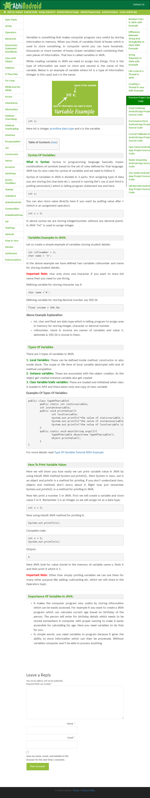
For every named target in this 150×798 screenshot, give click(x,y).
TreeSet (9, 189)
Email (71, 738)
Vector (8, 160)
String (8, 26)
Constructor (11, 154)
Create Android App (128, 12)
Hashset (9, 234)
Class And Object (10, 60)
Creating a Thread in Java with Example (136, 87)
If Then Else (11, 74)
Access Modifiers (10, 182)
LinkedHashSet (13, 202)
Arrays (8, 96)
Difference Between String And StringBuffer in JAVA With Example (136, 40)
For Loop (10, 80)
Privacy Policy (88, 790)
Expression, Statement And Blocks (11, 48)
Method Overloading (11, 127)
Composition (12, 208)
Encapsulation (12, 141)
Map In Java (11, 240)
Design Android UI (47, 12)
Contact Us (138, 4)
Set (7, 221)
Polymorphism (13, 260)
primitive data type (62, 128)
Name (71, 723)
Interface (10, 135)
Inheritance (11, 103)
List (7, 148)
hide (54, 142)
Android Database (110, 12)
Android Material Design (68, 12)
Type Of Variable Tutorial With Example (79, 452)
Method (9, 68)
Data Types (11, 19)
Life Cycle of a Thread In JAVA (136, 74)
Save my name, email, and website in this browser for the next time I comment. (47, 758)
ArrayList (10, 167)
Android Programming (90, 12)
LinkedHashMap (14, 215)
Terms (76, 790)
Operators (10, 32)
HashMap (10, 173)
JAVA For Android (14, 12)
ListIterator (11, 253)
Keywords (10, 39)
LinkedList (10, 196)
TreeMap (10, 228)
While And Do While (12, 89)
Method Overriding (11, 118)
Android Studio (30, 12)
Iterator (9, 247)
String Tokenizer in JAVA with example (135, 60)
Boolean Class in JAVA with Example (136, 22)
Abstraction (11, 109)
